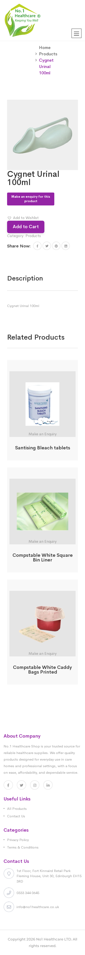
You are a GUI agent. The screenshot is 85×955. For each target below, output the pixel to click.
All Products (17, 808)
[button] (23, 218)
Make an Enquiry (43, 434)
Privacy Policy (18, 840)
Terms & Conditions (22, 847)
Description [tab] (25, 278)
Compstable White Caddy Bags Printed (42, 669)
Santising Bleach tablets (42, 448)
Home (45, 47)
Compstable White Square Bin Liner (43, 557)
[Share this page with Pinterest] (56, 246)
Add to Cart (26, 227)
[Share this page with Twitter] (46, 246)
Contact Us (16, 816)
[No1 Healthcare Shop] (23, 20)
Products (48, 54)
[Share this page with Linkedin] (65, 246)
